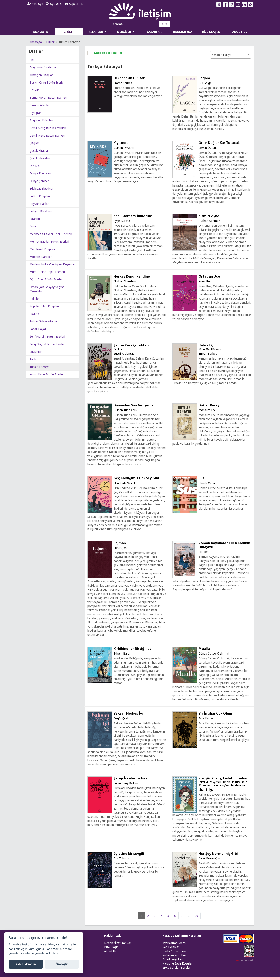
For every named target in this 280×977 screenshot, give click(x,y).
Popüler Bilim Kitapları (44, 306)
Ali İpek (203, 552)
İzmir (33, 226)
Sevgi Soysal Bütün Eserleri (47, 344)
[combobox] (230, 55)
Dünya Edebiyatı (40, 173)
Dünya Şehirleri (39, 181)
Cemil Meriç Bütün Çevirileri (48, 128)
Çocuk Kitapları (39, 151)
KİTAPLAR (96, 32)
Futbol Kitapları (40, 196)
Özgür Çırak (121, 718)
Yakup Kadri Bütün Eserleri (47, 374)
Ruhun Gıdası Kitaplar (44, 321)
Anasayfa (36, 42)
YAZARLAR (154, 32)
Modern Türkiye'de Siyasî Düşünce (52, 264)
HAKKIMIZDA (182, 32)
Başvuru (35, 90)
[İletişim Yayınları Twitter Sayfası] (219, 4)
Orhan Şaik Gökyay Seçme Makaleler (47, 289)
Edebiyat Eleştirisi (41, 188)
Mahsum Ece (207, 410)
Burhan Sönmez (209, 221)
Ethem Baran (122, 653)
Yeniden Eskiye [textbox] (221, 55)
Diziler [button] (36, 51)
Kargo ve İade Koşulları (178, 963)
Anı (32, 60)
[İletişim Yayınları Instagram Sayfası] (232, 4)
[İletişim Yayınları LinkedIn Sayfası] (244, 4)
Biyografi (35, 113)
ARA (165, 24)
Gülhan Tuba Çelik (125, 410)
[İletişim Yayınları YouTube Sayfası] (238, 4)
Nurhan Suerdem (125, 281)
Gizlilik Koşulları (173, 959)
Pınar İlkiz (205, 281)
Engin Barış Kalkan (126, 783)
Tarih (33, 359)
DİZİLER (68, 32)
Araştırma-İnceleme (43, 67)
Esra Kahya (206, 718)
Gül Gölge (205, 83)
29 (196, 916)
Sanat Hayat (38, 329)
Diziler (50, 42)
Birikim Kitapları (40, 105)
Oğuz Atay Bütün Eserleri (46, 279)
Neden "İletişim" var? (118, 943)
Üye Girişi (55, 4)
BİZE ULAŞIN (211, 32)
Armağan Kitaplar (41, 75)
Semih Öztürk (208, 148)
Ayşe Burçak (122, 221)
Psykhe (34, 314)
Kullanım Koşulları (174, 955)
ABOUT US (239, 32)
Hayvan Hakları (39, 204)
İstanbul (35, 219)
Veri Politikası (171, 947)
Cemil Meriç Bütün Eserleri (47, 135)
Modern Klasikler (41, 257)
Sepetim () (76, 4)
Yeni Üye (37, 4)
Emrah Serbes (123, 83)
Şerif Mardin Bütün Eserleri (47, 336)
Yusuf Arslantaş (124, 353)
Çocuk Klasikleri (40, 158)
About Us (110, 951)
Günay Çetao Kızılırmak (214, 653)
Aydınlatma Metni (174, 943)
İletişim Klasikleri (41, 211)
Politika (34, 299)
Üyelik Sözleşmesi (174, 951)
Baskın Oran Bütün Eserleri (47, 82)
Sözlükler (35, 352)
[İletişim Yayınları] (140, 10)
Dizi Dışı (35, 166)
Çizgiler (34, 143)
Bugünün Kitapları (41, 120)
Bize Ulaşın (111, 947)
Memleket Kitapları (42, 249)
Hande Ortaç (207, 483)
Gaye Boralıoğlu (209, 858)
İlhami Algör (207, 790)
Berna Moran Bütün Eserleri (48, 98)
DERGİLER (124, 32)
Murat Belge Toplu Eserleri (47, 272)
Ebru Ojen (120, 548)
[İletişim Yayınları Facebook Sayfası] (225, 4)
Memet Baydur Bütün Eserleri (49, 241)
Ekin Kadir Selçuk (125, 483)
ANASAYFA (40, 32)
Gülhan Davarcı (124, 148)
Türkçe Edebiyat (40, 367)
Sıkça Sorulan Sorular (176, 967)
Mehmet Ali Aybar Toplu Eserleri (51, 234)
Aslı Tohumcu (122, 858)
